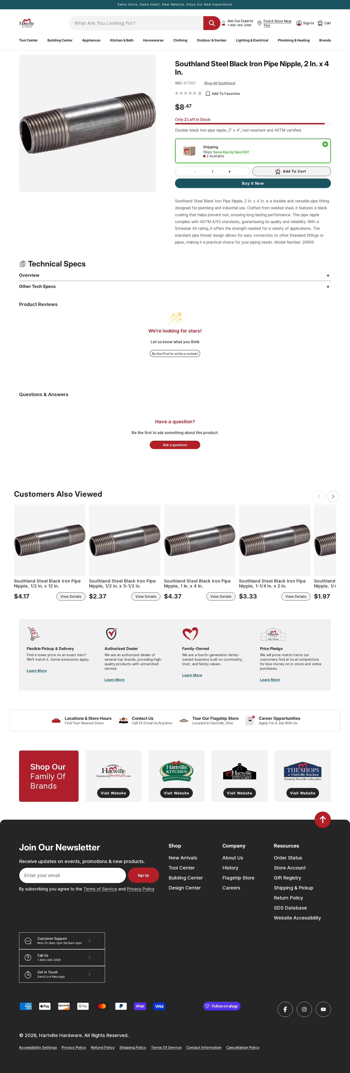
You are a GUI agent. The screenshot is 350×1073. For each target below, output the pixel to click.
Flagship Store (238, 878)
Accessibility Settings (38, 1047)
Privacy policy (74, 1047)
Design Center (185, 888)
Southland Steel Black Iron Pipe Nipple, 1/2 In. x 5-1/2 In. (122, 583)
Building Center (186, 878)
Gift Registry (287, 878)
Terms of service (166, 1047)
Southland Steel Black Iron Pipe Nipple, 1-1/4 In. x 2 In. (272, 583)
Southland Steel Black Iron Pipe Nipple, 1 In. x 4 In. (197, 583)
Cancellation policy (243, 1047)
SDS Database (290, 908)
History (230, 868)
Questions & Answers (43, 394)
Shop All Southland (219, 83)
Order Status (288, 858)
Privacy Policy (141, 889)
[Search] (211, 23)
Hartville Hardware (60, 1035)
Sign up (143, 875)
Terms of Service (100, 889)
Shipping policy (133, 1047)
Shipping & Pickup (293, 888)
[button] (28, 40)
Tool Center (182, 868)
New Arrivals (183, 858)
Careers (231, 888)
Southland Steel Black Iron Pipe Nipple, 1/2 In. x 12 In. (47, 583)
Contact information (203, 1047)
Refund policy (103, 1047)
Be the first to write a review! (175, 354)
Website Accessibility (297, 918)
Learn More (37, 670)
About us (232, 858)
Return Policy (288, 898)
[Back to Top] (323, 819)
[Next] (333, 496)
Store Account (290, 868)
